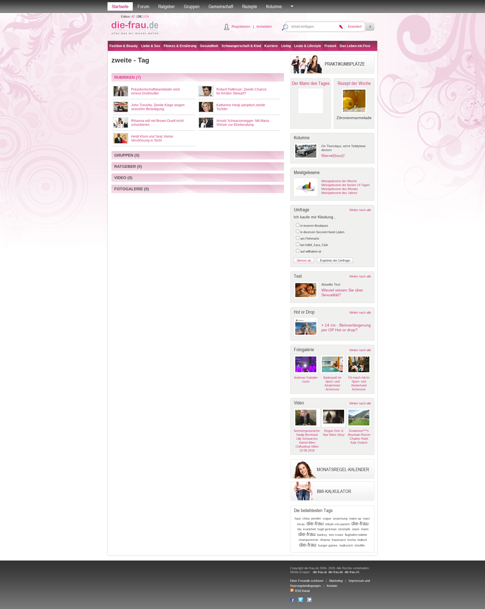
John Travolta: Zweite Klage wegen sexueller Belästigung (158, 107)
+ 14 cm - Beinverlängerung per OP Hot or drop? (346, 327)
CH (146, 16)
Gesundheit (209, 46)
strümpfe (344, 529)
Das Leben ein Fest (355, 46)
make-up (355, 518)
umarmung (340, 518)
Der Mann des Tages (311, 83)
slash (355, 529)
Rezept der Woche (354, 83)
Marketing (336, 580)
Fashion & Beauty (123, 46)
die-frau (315, 523)
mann (365, 529)
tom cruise (336, 534)
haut (298, 518)
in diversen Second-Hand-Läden (322, 232)
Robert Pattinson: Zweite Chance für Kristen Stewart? (241, 91)
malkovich (346, 545)
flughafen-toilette (356, 534)
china (306, 518)
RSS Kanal (302, 590)
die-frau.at (320, 572)
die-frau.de (335, 572)
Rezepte (249, 6)
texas (301, 524)
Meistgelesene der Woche (339, 181)
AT (133, 16)
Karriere (271, 46)
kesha (351, 539)
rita (299, 529)
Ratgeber (166, 6)
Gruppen (192, 6)
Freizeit (330, 46)
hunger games (328, 545)
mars (366, 518)
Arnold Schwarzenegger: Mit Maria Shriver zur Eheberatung (242, 123)
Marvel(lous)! (333, 155)
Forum (143, 6)
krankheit (309, 529)
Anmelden (264, 27)
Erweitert (355, 27)
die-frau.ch (352, 572)
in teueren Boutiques (314, 225)
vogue (327, 518)
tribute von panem (337, 524)
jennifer (316, 518)
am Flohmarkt (309, 238)
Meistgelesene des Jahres (339, 192)
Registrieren (241, 27)
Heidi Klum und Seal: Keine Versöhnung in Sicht (152, 138)
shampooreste (308, 539)
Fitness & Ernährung (180, 46)
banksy (322, 534)
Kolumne (274, 6)
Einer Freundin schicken (306, 580)
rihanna (325, 539)
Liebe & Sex (150, 46)
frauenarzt (339, 539)
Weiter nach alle (360, 210)
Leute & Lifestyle (307, 46)
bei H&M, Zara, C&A (314, 245)
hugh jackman (327, 529)
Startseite (120, 6)
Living (286, 46)
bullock (362, 539)
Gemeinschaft (221, 6)
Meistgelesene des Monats (339, 189)
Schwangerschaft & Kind (241, 46)
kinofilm (360, 545)
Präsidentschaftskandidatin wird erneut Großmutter (155, 91)
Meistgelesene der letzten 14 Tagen (345, 185)
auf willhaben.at (310, 251)
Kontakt (332, 585)
